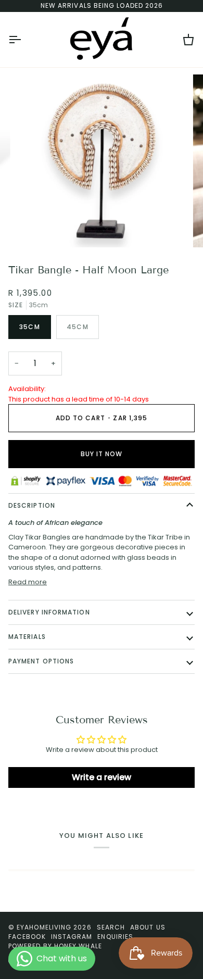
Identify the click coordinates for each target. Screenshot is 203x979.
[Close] (184, 402)
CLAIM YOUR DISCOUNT (102, 548)
